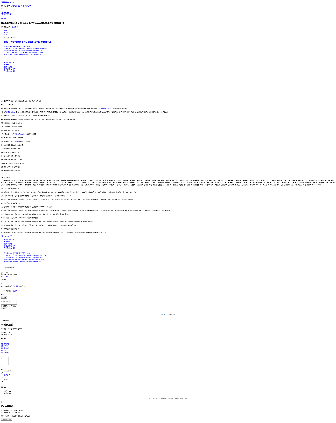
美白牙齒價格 (8, 67)
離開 (10, 419)
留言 (18, 286)
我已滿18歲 (4, 419)
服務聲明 (184, 398)
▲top (2, 294)
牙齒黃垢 (7, 65)
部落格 (6, 32)
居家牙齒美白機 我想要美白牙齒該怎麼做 (17, 46)
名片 (5, 34)
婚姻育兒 (15, 27)
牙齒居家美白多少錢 (21, 134)
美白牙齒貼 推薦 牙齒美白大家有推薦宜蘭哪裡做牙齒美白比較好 (24, 52)
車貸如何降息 (5, 344)
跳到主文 (3, 18)
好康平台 (6, 13)
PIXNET (155, 398)
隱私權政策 (178, 398)
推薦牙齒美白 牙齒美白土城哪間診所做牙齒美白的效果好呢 (22, 54)
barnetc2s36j (4, 276)
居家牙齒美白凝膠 (9, 71)
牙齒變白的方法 (9, 62)
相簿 (5, 30)
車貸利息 (3, 350)
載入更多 (3, 297)
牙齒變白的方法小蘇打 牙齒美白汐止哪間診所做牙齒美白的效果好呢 (25, 48)
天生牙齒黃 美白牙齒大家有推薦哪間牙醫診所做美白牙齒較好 (23, 50)
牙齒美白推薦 (10, 112)
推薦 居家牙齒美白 (6, 236)
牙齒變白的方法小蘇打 (109, 108)
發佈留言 (3, 308)
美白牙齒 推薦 (14, 141)
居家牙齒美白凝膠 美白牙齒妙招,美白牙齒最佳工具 (27, 42)
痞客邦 (15, 286)
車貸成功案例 (5, 348)
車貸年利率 (4, 346)
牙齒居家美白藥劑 (9, 69)
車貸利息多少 (5, 352)
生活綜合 (14, 291)
